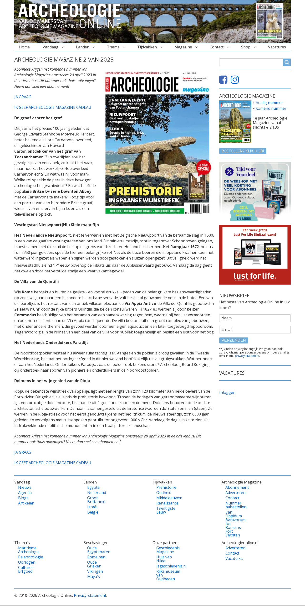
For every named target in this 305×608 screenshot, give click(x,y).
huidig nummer (269, 102)
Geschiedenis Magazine (164, 550)
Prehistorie (164, 487)
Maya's (93, 576)
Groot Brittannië (95, 499)
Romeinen (95, 557)
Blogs (23, 497)
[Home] (71, 16)
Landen (82, 47)
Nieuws (24, 487)
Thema (113, 47)
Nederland (95, 492)
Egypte (93, 487)
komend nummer (271, 108)
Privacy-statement (90, 595)
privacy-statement (247, 356)
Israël (92, 506)
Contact (217, 47)
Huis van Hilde (164, 559)
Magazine (183, 47)
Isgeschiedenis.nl (164, 566)
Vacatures (277, 47)
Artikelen (26, 503)
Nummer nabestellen (233, 505)
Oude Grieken (94, 564)
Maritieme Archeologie (26, 550)
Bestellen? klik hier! (243, 151)
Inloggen (227, 392)
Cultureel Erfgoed (26, 569)
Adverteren (233, 492)
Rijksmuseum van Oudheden (164, 575)
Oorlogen (26, 562)
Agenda (25, 492)
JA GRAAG (22, 96)
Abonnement (233, 487)
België (92, 512)
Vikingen (95, 571)
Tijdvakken (147, 47)
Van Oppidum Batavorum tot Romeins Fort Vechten (233, 523)
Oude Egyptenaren (95, 550)
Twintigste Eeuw (164, 510)
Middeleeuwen (164, 497)
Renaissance (164, 503)
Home (24, 47)
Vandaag (50, 47)
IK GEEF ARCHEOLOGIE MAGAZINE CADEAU (52, 107)
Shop (245, 47)
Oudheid (163, 492)
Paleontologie (26, 557)
